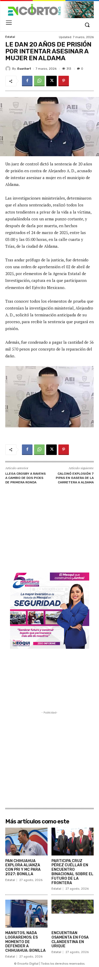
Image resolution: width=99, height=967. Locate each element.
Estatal (10, 37)
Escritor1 (24, 68)
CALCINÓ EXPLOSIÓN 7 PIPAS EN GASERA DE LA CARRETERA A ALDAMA (75, 478)
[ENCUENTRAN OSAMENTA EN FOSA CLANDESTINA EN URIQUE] (72, 914)
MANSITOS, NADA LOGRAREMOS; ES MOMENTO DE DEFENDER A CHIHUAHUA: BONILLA (25, 942)
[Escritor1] (8, 68)
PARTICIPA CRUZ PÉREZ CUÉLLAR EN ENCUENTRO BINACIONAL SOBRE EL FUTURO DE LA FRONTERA (72, 872)
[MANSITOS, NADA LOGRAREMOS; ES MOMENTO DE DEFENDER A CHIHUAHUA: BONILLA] (26, 914)
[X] (51, 81)
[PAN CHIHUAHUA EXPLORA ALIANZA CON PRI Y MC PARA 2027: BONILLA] (26, 841)
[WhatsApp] (39, 81)
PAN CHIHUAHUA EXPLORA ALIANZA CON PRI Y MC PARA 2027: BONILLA (23, 867)
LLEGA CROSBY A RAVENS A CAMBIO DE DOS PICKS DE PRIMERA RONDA (25, 478)
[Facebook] (27, 81)
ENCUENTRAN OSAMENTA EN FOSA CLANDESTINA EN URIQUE (70, 939)
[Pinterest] (63, 81)
